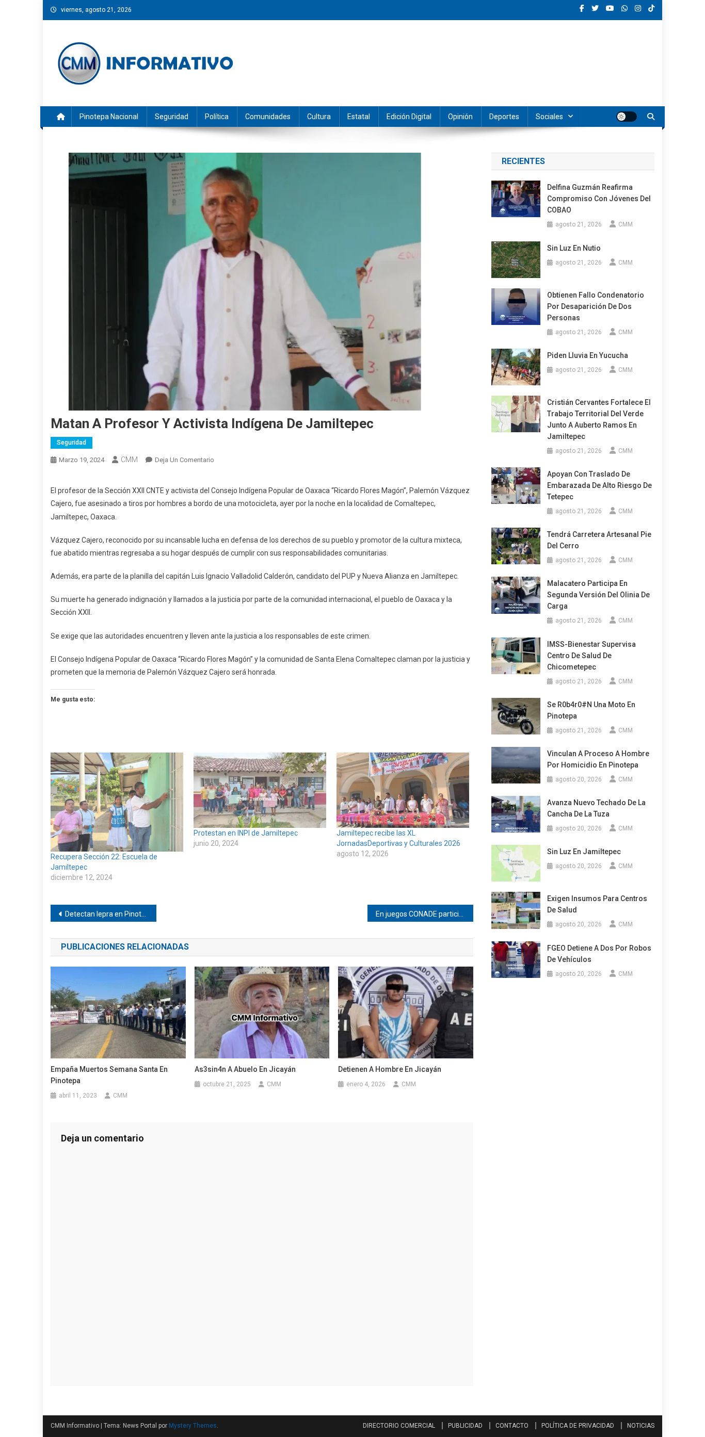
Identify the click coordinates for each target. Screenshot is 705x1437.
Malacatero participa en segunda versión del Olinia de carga (598, 594)
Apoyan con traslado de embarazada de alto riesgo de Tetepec (599, 485)
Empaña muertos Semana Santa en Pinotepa (109, 1075)
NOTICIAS (640, 1425)
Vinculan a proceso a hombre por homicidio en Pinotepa (598, 759)
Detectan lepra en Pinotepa (109, 914)
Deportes (504, 116)
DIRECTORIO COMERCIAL (399, 1425)
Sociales (549, 116)
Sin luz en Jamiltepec (584, 851)
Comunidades (268, 116)
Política (217, 116)
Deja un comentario (184, 460)
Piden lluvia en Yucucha (587, 355)
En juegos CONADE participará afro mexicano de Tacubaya (424, 914)
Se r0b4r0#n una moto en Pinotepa (591, 710)
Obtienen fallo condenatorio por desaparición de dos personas (595, 306)
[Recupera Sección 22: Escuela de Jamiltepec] (117, 802)
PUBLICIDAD (465, 1425)
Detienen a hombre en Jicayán (389, 1069)
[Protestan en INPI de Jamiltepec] (260, 790)
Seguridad (171, 116)
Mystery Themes (193, 1425)
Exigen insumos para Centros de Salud (597, 904)
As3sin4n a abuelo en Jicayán (245, 1069)
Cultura (319, 116)
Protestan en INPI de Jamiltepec (246, 833)
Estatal (358, 116)
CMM (129, 459)
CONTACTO (511, 1425)
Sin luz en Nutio (574, 248)
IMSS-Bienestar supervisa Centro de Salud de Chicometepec (591, 655)
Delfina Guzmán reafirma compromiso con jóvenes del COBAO (599, 198)
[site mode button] (626, 116)
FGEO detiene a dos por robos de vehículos (599, 954)
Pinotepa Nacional (108, 116)
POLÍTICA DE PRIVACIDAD (577, 1425)
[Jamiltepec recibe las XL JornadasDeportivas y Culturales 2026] (403, 790)
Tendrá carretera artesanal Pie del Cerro (599, 540)
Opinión (460, 116)
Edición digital (409, 116)
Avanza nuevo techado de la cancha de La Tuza (596, 808)
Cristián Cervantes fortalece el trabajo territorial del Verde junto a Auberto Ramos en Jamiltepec (599, 419)
